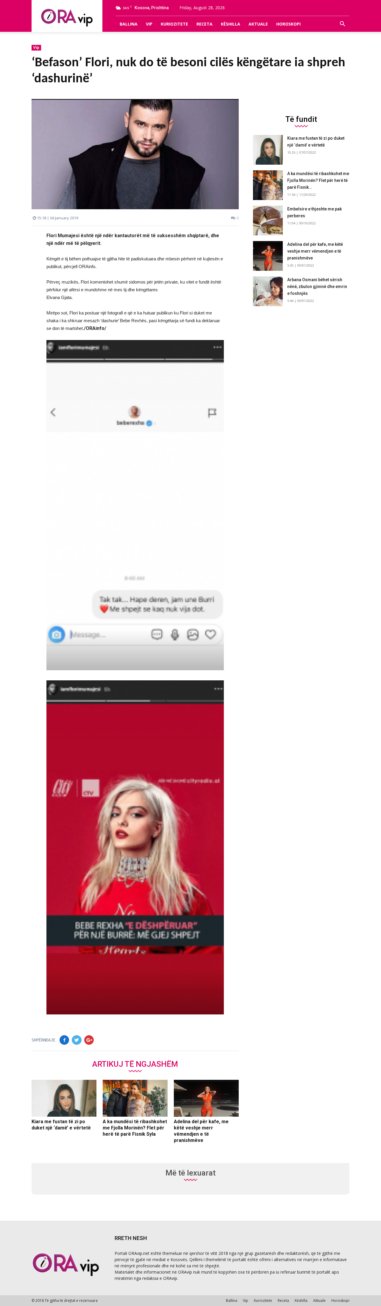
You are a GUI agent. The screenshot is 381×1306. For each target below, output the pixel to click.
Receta (204, 24)
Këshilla (230, 24)
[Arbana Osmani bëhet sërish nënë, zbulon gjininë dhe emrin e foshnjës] (268, 291)
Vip (149, 24)
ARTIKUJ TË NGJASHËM (135, 1064)
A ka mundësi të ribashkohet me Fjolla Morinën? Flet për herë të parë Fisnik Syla (135, 1128)
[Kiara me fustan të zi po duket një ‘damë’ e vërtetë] (64, 1098)
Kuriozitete (174, 24)
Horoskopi (288, 24)
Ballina (129, 24)
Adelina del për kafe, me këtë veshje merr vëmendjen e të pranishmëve (315, 251)
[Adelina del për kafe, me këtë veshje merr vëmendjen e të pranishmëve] (206, 1098)
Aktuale (258, 24)
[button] (342, 24)
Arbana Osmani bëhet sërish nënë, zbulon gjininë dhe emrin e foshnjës (317, 286)
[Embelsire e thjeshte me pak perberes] (268, 220)
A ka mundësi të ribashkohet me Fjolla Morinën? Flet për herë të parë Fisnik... (318, 180)
